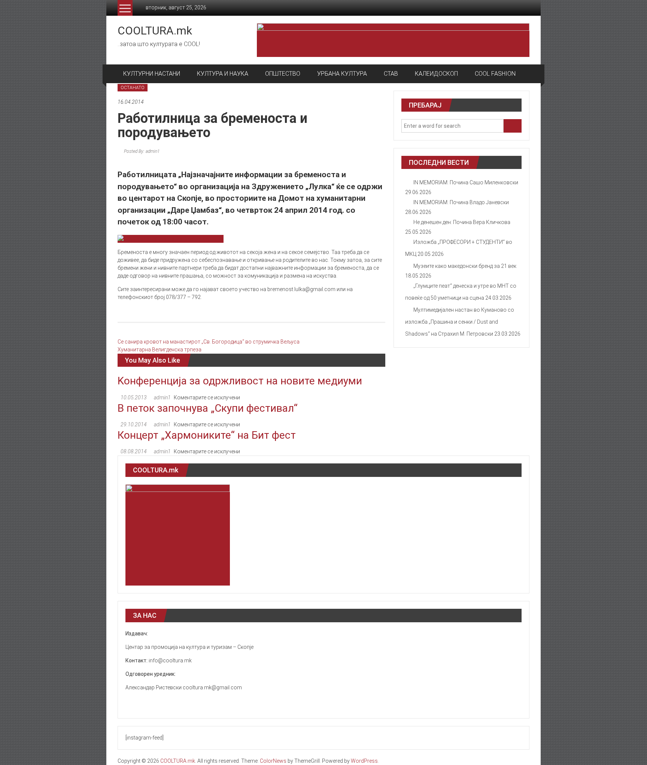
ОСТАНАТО (133, 87)
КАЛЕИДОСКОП (436, 73)
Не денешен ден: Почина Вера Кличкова (461, 222)
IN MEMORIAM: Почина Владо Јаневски (461, 202)
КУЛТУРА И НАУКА (222, 73)
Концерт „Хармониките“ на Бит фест (207, 435)
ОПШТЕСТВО (282, 73)
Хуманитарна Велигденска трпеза (159, 350)
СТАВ (391, 73)
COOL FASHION (495, 73)
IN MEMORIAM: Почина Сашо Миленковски (465, 182)
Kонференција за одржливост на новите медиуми (240, 381)
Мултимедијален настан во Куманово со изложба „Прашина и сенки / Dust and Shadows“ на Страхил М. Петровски (459, 322)
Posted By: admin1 (141, 151)
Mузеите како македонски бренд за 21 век (464, 266)
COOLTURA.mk (155, 30)
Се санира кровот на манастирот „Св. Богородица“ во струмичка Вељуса (209, 342)
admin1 (162, 397)
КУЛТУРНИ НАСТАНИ (151, 73)
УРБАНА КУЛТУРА (342, 73)
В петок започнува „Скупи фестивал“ (208, 408)
